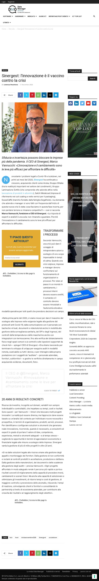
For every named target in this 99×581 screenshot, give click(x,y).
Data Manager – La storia (80, 401)
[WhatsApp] (38, 95)
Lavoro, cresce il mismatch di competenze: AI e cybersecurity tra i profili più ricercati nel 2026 (82, 358)
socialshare (53, 537)
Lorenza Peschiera (11, 85)
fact (11, 537)
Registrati (11, 2)
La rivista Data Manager (35, 571)
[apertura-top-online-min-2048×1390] (82, 134)
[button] (94, 16)
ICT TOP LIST (77, 16)
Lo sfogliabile (74, 413)
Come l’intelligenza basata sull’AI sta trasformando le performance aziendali (82, 370)
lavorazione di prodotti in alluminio (17, 193)
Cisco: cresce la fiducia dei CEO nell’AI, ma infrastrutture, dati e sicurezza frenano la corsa (82, 323)
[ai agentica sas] (82, 200)
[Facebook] (20, 95)
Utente (6, 22)
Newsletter (66, 571)
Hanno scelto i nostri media (80, 405)
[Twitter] (26, 95)
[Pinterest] (32, 95)
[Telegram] (56, 95)
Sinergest (42, 537)
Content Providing (76, 397)
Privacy (75, 571)
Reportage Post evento (58, 16)
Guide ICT (42, 16)
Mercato (31, 16)
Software (7, 16)
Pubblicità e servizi (77, 390)
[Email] (50, 95)
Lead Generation (76, 394)
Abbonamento (75, 409)
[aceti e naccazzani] (82, 242)
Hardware (19, 16)
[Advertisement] (49, 50)
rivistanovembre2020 (28, 537)
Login (4, 2)
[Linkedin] (44, 95)
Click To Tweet (50, 390)
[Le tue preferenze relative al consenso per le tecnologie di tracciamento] (94, 576)
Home (4, 29)
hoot (16, 537)
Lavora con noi (75, 425)
